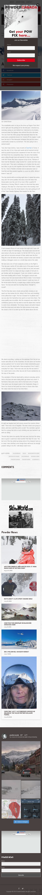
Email (9, 52)
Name (9, 44)
